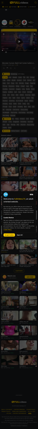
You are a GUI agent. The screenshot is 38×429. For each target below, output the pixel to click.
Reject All (20, 235)
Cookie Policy (8, 230)
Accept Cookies (9, 235)
